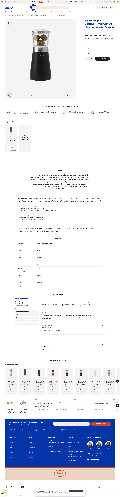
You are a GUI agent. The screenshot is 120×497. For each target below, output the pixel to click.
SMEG (30, 445)
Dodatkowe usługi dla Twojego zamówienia (56, 443)
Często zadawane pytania (74, 449)
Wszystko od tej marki (108, 122)
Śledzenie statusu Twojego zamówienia (74, 457)
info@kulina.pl (93, 459)
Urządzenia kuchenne (14, 445)
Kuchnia (11, 440)
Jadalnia (11, 442)
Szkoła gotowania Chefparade (75, 454)
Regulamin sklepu (52, 454)
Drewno (39, 261)
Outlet (11, 457)
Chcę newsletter (101, 423)
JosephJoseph (32, 450)
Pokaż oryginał (47, 312)
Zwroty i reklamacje (53, 440)
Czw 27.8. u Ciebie (89, 45)
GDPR (49, 456)
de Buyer (31, 455)
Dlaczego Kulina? (72, 460)
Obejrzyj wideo (71, 95)
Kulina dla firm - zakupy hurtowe (76, 451)
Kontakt (50, 459)
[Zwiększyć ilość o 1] (91, 58)
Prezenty (112, 11)
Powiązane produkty (32, 495)
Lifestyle (11, 452)
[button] (11, 389)
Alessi (30, 442)
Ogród (10, 447)
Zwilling (31, 452)
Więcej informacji (62, 492)
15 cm (38, 268)
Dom (10, 455)
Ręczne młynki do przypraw (44, 243)
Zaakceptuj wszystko (76, 490)
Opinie (21, 495)
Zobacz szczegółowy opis (91, 40)
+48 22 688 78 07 (94, 453)
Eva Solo (31, 457)
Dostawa (50, 449)
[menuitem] (6, 12)
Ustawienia (39, 493)
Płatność (50, 446)
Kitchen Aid (32, 447)
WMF (30, 440)
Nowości (104, 11)
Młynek (39, 275)
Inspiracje (96, 11)
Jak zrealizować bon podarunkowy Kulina (76, 446)
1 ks (38, 271)
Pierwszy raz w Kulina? (73, 442)
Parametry (13, 495)
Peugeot (39, 282)
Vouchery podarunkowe (54, 451)
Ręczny (39, 264)
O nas (69, 463)
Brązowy (39, 257)
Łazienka (11, 450)
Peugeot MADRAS (42, 278)
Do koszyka (102, 58)
